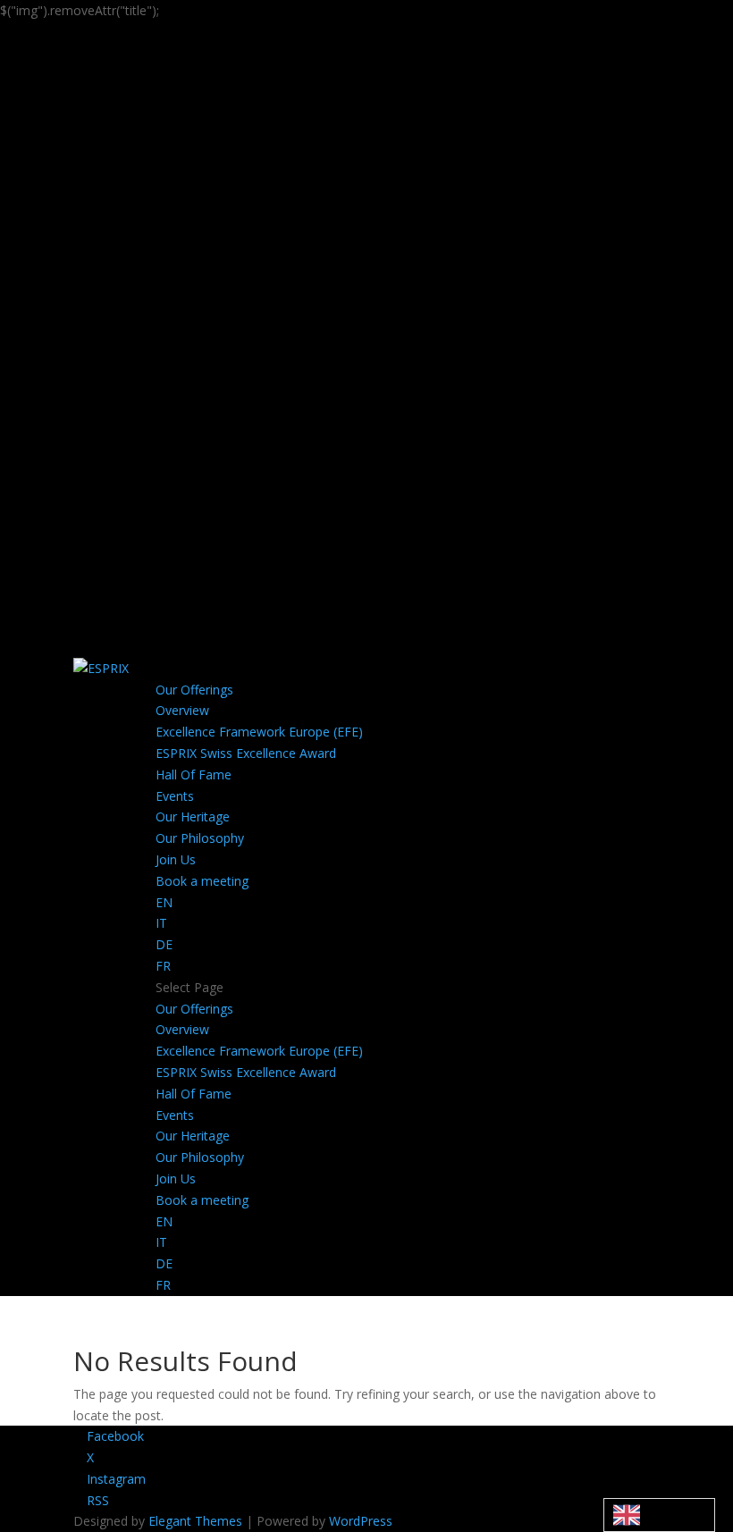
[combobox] (659, 1515)
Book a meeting (202, 880)
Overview (182, 710)
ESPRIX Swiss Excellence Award (246, 753)
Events (175, 795)
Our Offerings (194, 689)
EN (164, 902)
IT (161, 922)
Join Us (176, 859)
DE (164, 944)
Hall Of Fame (194, 774)
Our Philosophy (200, 837)
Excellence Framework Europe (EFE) (259, 731)
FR (163, 965)
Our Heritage (193, 816)
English (659, 1514)
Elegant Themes (195, 1520)
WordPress (360, 1520)
